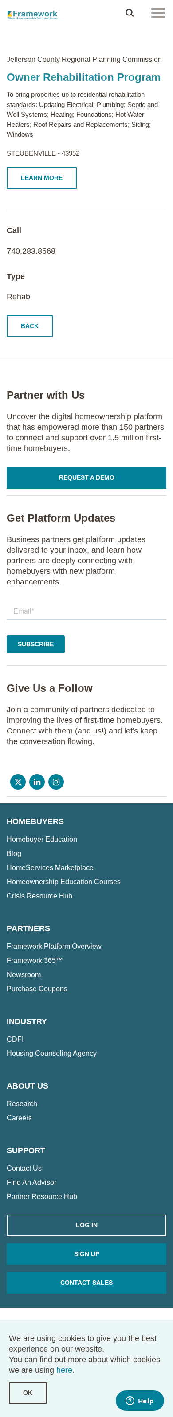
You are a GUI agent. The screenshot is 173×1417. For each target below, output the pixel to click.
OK (27, 1392)
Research (22, 1104)
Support (26, 1150)
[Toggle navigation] (158, 12)
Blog (14, 853)
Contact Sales (86, 1282)
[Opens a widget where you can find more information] (139, 1401)
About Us (27, 1086)
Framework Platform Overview (54, 946)
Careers (19, 1118)
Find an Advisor (31, 1182)
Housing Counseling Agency (52, 1053)
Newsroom (24, 974)
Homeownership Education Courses (64, 882)
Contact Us (24, 1168)
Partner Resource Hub (42, 1196)
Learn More (42, 177)
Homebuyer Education (42, 839)
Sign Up (86, 1253)
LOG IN (87, 1225)
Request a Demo (86, 477)
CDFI (15, 1039)
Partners (28, 928)
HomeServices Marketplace (50, 867)
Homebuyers (35, 821)
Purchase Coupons (37, 989)
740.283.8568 (31, 251)
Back (30, 325)
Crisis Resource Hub (39, 896)
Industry (27, 1021)
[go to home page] (33, 12)
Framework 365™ (35, 960)
